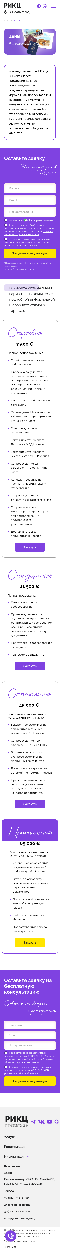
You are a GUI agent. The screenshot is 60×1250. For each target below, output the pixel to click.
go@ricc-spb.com (17, 1211)
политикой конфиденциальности (19, 269)
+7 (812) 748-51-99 (16, 1197)
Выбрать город (19, 12)
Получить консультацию (30, 253)
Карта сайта (10, 1247)
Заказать (30, 547)
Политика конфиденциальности (19, 1241)
